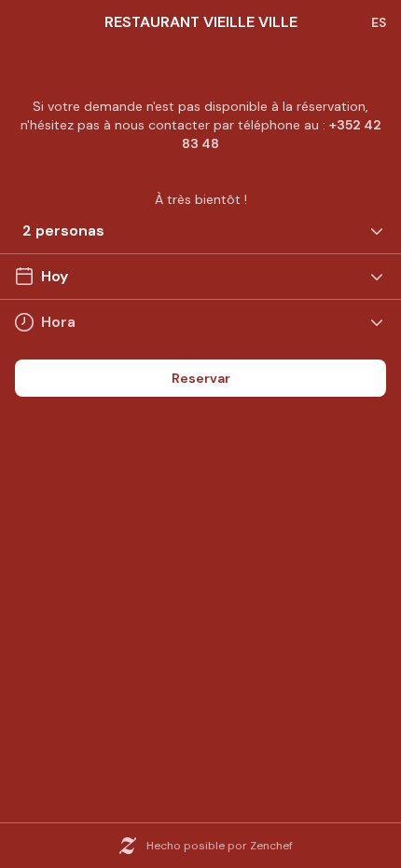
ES (378, 22)
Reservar (201, 378)
